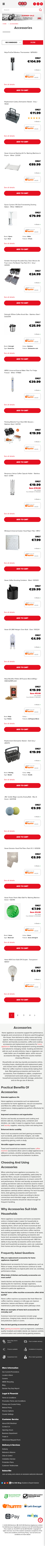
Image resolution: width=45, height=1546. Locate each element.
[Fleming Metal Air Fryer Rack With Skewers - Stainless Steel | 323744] (12, 436)
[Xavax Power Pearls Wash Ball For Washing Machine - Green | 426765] (12, 911)
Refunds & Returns (8, 1452)
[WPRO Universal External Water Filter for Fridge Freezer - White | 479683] (12, 384)
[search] (40, 10)
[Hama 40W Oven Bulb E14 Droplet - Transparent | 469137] (12, 973)
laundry (7, 1125)
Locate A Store (7, 1375)
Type (5, 719)
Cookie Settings (7, 1414)
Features (25, 719)
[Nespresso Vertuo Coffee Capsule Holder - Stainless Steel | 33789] (12, 487)
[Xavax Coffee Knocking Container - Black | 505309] (12, 592)
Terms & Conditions (9, 1398)
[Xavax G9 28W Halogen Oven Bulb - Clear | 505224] (12, 641)
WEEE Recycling (8, 1382)
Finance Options (8, 1411)
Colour (24, 716)
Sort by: (11, 42)
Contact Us (6, 1427)
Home (4, 23)
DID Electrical (12, 1525)
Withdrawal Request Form (11, 1440)
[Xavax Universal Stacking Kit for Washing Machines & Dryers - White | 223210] (12, 167)
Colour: (24, 236)
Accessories (14, 23)
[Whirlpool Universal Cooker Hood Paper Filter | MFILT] (12, 542)
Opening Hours (7, 1430)
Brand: (6, 236)
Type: (5, 239)
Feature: (24, 239)
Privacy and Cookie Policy (11, 1404)
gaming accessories (12, 1329)
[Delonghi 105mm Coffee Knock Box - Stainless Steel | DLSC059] (12, 328)
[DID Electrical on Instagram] (5, 1484)
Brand (6, 716)
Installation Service (8, 1459)
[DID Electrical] (22, 4)
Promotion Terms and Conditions (14, 1401)
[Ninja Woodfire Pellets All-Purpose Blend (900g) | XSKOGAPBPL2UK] (12, 692)
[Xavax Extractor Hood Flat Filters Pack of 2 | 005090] (12, 860)
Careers (5, 1379)
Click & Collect (7, 1456)
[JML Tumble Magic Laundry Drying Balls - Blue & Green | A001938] (12, 810)
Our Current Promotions (10, 1372)
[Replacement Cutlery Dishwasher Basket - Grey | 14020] (12, 115)
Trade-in (5, 1437)
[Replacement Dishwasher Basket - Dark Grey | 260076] (12, 754)
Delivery (5, 1449)
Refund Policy (7, 1408)
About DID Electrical (9, 1423)
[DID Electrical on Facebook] (2, 1484)
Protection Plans (8, 1462)
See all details (9, 84)
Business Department (9, 1433)
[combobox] (20, 10)
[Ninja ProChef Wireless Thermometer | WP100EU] (12, 64)
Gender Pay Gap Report (10, 1388)
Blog (3, 1385)
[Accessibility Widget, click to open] (40, 1520)
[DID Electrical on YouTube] (7, 1484)
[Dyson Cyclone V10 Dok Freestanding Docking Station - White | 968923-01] (12, 218)
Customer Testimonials (10, 1466)
